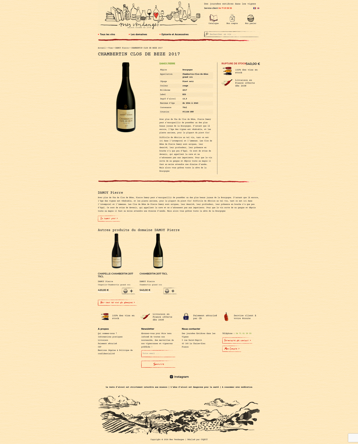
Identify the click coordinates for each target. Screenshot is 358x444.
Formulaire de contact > (237, 340)
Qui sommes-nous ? (107, 333)
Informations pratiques (110, 337)
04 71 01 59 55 (225, 8)
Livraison (103, 340)
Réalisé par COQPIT (197, 440)
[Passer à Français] (255, 8)
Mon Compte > (232, 348)
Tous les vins (107, 34)
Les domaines (139, 34)
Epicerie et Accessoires (175, 34)
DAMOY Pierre (167, 63)
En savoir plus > (109, 218)
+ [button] (131, 291)
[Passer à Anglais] (258, 8)
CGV (99, 347)
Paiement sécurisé (107, 344)
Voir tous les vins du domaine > (118, 302)
